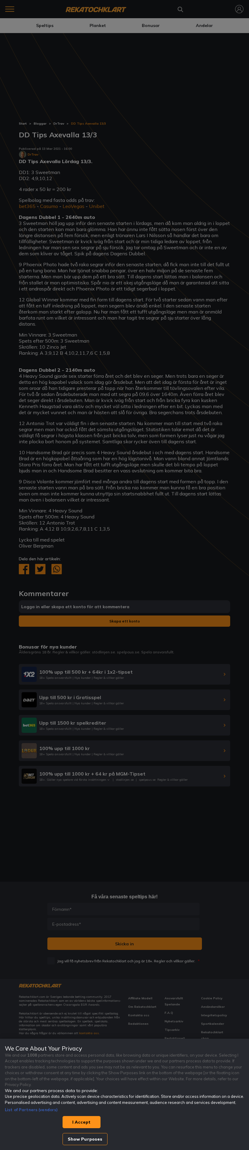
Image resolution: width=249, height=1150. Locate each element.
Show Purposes (85, 1139)
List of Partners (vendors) (31, 1109)
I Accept (81, 1122)
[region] (124, 1094)
